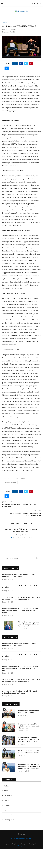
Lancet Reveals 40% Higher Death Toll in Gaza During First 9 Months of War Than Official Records (20, 610)
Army (6, 791)
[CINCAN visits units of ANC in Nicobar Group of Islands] (8, 754)
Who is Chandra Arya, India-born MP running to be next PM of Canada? (29, 624)
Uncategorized (9, 820)
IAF (17, 478)
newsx (23, 478)
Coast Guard (8, 795)
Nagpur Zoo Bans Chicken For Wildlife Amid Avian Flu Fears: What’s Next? (19, 692)
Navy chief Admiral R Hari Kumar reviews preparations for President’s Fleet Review (29, 766)
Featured (7, 805)
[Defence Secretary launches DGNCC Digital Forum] (8, 714)
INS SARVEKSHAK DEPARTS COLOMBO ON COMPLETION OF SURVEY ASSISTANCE (28, 739)
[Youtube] (37, 3)
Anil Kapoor (8, 478)
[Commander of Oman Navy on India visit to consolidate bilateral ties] (8, 727)
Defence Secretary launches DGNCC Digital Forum (28, 712)
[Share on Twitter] (26, 63)
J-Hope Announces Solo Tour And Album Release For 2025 (21, 587)
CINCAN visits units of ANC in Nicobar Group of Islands (28, 752)
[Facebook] (32, 3)
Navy (5, 810)
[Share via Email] (7, 68)
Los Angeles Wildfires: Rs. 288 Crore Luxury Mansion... (21, 530)
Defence (4, 23)
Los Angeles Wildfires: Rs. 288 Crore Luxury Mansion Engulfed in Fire (19, 575)
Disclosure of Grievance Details (21, 838)
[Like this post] (15, 63)
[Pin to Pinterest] (31, 63)
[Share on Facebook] (21, 63)
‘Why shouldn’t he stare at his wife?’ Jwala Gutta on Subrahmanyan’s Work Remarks (21, 598)
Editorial (13, 29)
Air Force (7, 786)
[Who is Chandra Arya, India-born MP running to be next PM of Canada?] (8, 625)
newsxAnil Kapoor (10, 482)
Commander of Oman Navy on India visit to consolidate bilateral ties (29, 726)
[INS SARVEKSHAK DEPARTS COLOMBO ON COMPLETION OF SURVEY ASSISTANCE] (8, 740)
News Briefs (8, 815)
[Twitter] (35, 3)
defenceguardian (21, 846)
